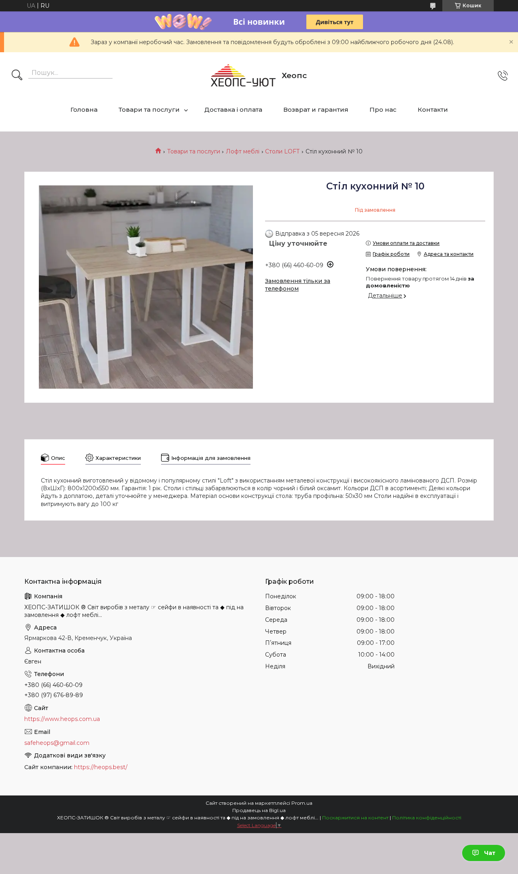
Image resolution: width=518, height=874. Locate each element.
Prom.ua (301, 803)
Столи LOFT (282, 151)
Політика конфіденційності (426, 817)
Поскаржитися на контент (355, 817)
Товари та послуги (149, 109)
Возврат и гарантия (315, 109)
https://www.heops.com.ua (62, 719)
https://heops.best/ (100, 767)
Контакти (433, 109)
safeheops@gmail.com (56, 742)
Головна (84, 109)
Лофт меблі (242, 151)
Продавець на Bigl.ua (259, 810)
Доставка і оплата (233, 109)
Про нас (383, 109)
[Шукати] (17, 75)
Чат (489, 853)
